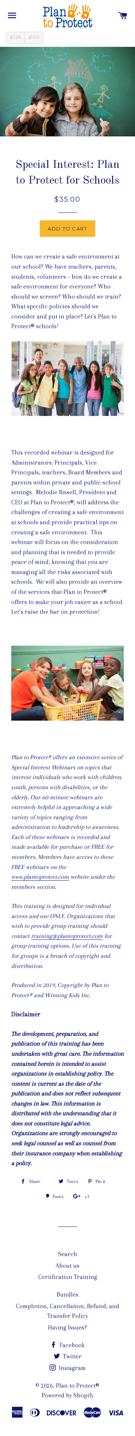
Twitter (72, 1356)
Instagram (71, 1368)
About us (68, 1265)
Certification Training (67, 1276)
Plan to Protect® (77, 1385)
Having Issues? (67, 1327)
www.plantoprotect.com (40, 876)
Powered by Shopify (68, 1395)
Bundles (67, 1294)
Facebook (71, 1345)
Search (67, 1254)
